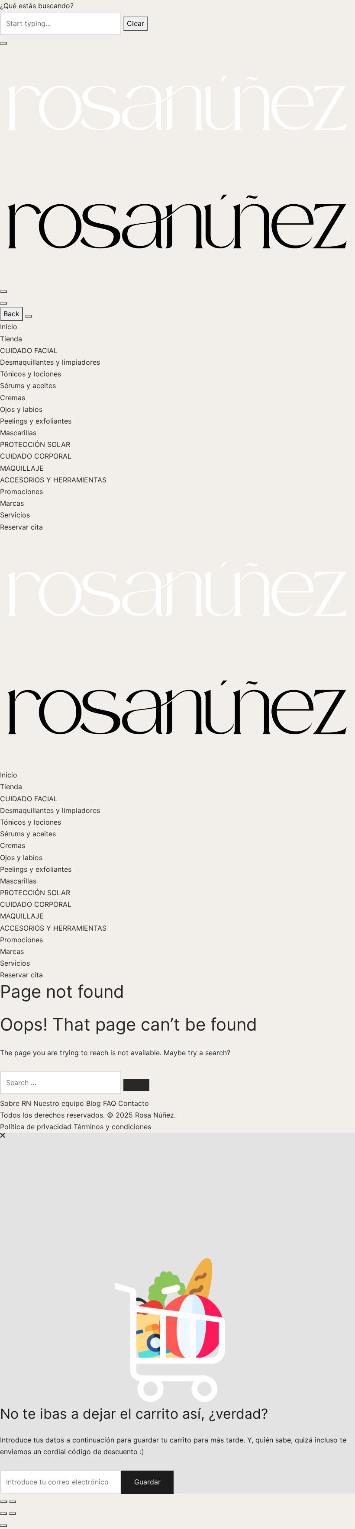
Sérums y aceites (28, 385)
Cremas (12, 397)
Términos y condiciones (112, 1126)
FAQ (110, 1103)
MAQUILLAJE (22, 468)
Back (11, 313)
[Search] (136, 1085)
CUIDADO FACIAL (29, 350)
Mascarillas (18, 432)
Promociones (21, 491)
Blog (94, 1103)
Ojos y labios (21, 409)
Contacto (133, 1103)
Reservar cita (21, 527)
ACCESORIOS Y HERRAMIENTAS (53, 479)
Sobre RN (16, 1103)
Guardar (147, 1482)
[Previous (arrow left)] (3, 1513)
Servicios (15, 515)
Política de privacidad (37, 1126)
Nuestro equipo (59, 1103)
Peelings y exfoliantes (35, 421)
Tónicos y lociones (30, 373)
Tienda (11, 338)
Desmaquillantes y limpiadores (50, 362)
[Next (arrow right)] (12, 1513)
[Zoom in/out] (12, 1501)
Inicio (8, 326)
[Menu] (3, 291)
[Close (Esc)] (3, 1501)
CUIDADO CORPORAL (35, 456)
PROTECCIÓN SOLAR (35, 444)
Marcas (12, 503)
